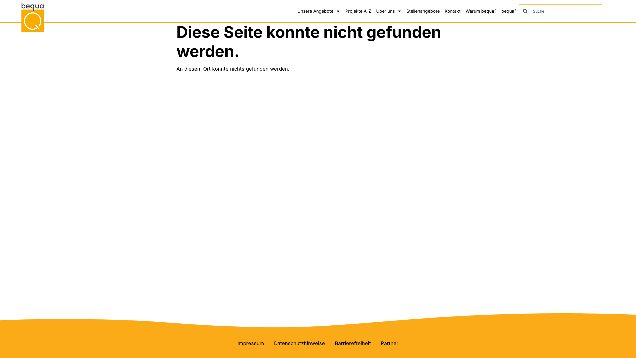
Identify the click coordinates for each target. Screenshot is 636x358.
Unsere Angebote (315, 11)
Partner (389, 343)
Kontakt (453, 11)
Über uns (385, 11)
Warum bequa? (481, 11)
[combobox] (560, 11)
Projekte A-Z (358, 11)
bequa (509, 10)
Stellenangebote (423, 11)
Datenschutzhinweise (299, 343)
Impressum (251, 343)
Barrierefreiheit (353, 343)
